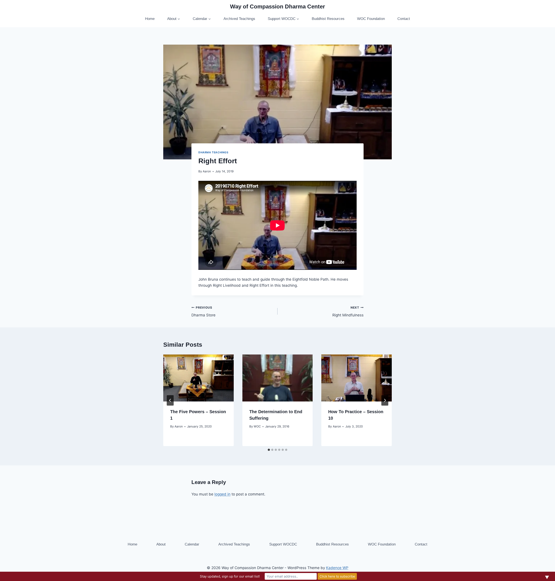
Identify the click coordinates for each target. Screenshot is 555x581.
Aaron (207, 171)
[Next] (384, 400)
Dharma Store (203, 311)
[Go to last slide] (170, 400)
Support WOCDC (283, 544)
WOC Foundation (371, 19)
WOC (257, 426)
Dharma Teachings (213, 152)
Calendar (192, 544)
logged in (222, 494)
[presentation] (198, 377)
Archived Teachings (239, 19)
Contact (403, 19)
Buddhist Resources (328, 19)
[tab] (269, 450)
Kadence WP (337, 568)
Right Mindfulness (348, 311)
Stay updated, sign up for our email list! (230, 576)
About (161, 544)
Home (150, 19)
